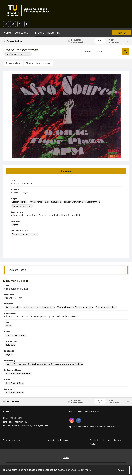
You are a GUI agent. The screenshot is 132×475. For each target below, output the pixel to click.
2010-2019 (10, 344)
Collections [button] (21, 32)
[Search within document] (125, 51)
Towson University (11, 440)
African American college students (45, 201)
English (15, 224)
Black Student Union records (25, 234)
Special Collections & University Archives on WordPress (94, 426)
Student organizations (22, 206)
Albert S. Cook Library (58, 440)
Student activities (19, 201)
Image (8, 325)
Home (7, 32)
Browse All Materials (47, 32)
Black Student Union (15, 383)
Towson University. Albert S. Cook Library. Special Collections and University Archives (44, 364)
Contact (66, 458)
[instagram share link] (71, 420)
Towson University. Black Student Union (82, 201)
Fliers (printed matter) (15, 335)
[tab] (66, 171)
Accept (121, 470)
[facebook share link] (78, 420)
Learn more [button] (84, 470)
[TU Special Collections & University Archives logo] (29, 11)
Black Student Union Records (18, 54)
